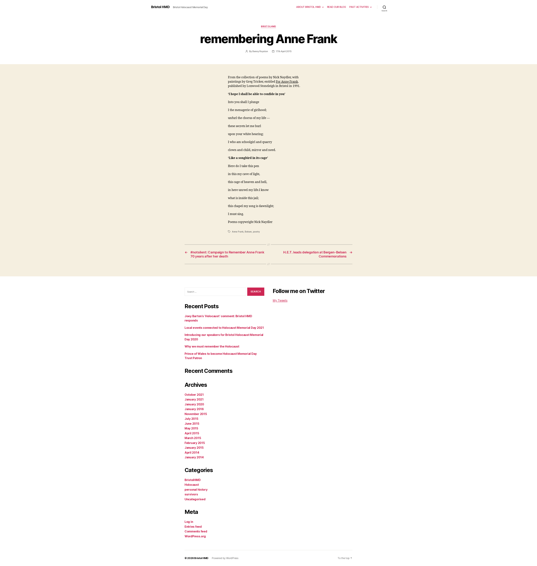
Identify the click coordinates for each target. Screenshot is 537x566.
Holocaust (192, 484)
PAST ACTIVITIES (359, 6)
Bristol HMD (160, 7)
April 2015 (192, 433)
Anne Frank (237, 231)
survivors (191, 494)
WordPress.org (195, 536)
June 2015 (192, 423)
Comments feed (196, 531)
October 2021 (194, 394)
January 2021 (194, 399)
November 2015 (196, 414)
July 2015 (191, 418)
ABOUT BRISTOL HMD (308, 6)
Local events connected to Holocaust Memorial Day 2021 (224, 327)
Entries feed (193, 526)
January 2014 (194, 457)
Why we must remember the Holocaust (212, 346)
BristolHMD (268, 26)
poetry (256, 231)
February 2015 (195, 443)
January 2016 (194, 409)
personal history (196, 489)
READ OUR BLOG (336, 6)
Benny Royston (260, 51)
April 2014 (192, 452)
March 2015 (193, 438)
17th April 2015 (283, 51)
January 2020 (194, 404)
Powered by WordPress (225, 558)
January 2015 (194, 447)
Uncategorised (195, 499)
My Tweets (280, 300)
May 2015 (191, 428)
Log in (189, 522)
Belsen (248, 231)
